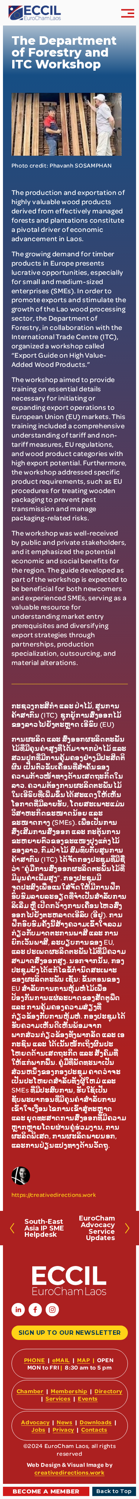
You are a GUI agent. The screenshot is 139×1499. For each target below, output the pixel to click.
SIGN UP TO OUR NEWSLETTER (70, 1332)
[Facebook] (35, 1309)
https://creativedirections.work (53, 1194)
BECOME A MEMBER (46, 1491)
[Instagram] (52, 1309)
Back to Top (114, 1491)
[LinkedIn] (18, 1309)
